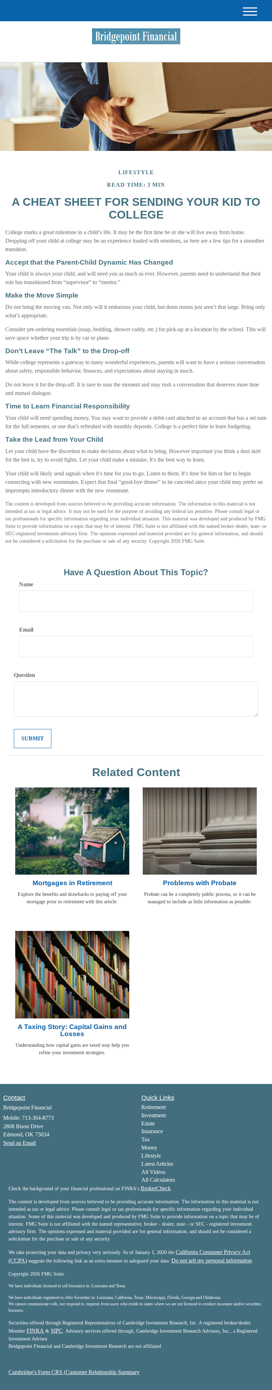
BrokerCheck (156, 1188)
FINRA (35, 1331)
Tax (145, 1139)
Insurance (152, 1131)
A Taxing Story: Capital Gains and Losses (72, 1030)
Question (24, 675)
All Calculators (158, 1180)
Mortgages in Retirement (72, 883)
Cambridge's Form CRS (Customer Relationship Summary (74, 1372)
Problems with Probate (200, 883)
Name (26, 584)
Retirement (153, 1107)
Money (149, 1148)
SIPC (57, 1331)
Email (26, 630)
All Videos (153, 1172)
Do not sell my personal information (211, 1261)
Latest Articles (157, 1164)
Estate (148, 1123)
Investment (153, 1115)
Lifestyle (151, 1156)
